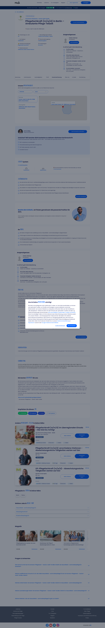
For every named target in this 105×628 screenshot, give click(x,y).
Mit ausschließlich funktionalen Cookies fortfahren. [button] (62, 312)
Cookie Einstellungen (60, 325)
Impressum (31, 322)
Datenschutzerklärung (63, 321)
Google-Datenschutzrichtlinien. (50, 322)
